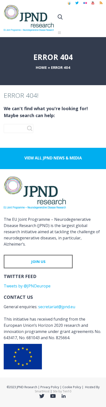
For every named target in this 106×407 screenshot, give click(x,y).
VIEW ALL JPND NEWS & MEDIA (53, 158)
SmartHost (42, 391)
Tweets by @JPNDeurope (27, 286)
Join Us (38, 261)
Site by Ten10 (62, 391)
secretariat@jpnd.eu (56, 306)
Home (41, 67)
